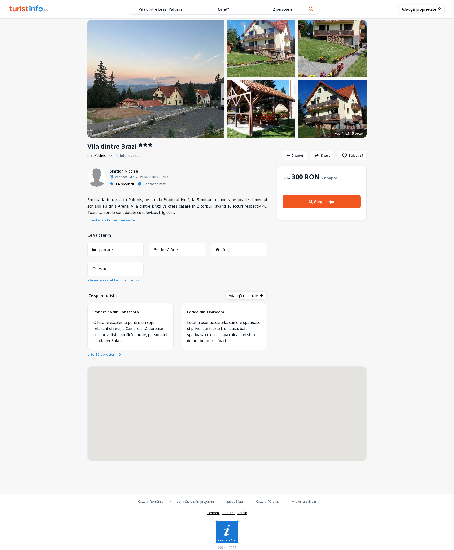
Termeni (213, 513)
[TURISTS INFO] (28, 9)
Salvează (356, 155)
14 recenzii (124, 184)
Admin (242, 513)
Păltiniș (100, 155)
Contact (228, 513)
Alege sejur (324, 201)
